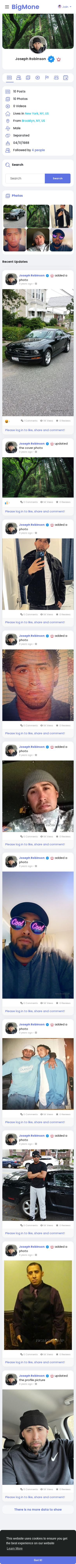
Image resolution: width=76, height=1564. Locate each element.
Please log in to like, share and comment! (35, 430)
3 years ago (25, 283)
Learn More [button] (15, 1548)
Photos (17, 196)
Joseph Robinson (30, 58)
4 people (38, 150)
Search (58, 178)
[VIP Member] (58, 58)
